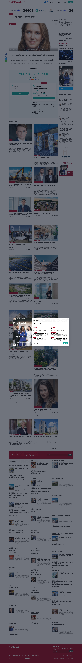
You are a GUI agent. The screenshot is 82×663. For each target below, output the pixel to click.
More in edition (36, 343)
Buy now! (65, 343)
